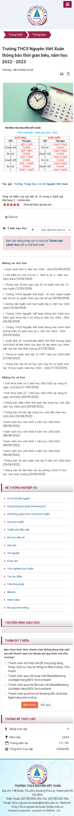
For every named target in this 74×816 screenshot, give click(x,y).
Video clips (13, 599)
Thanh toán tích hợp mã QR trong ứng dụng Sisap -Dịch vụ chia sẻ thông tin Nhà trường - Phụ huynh (39, 667)
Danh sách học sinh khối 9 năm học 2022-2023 (32, 422)
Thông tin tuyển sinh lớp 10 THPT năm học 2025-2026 (37, 354)
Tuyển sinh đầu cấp (18, 529)
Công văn (12, 560)
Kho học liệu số (16, 537)
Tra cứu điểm (14, 576)
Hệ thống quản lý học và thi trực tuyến (28, 514)
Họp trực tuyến (15, 521)
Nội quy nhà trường (18, 607)
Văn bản (11, 545)
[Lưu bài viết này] (69, 73)
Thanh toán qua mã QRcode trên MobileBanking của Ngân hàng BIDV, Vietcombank (38, 686)
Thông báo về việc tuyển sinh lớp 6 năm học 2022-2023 (37, 460)
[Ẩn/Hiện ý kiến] (32, 230)
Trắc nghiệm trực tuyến (20, 568)
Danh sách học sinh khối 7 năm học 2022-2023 (32, 441)
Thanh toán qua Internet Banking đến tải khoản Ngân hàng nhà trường (37, 695)
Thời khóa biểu (15, 584)
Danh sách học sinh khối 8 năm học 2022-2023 (32, 431)
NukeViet (25, 810)
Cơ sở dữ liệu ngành (18, 498)
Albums (11, 592)
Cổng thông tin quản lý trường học (26, 506)
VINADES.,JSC (52, 810)
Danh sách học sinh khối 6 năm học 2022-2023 (32, 450)
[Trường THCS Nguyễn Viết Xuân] (37, 15)
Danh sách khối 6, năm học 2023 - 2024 (29, 269)
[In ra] (62, 73)
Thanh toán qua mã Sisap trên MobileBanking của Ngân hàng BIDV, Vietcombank (37, 677)
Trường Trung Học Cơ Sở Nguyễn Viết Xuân (41, 183)
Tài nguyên (13, 553)
